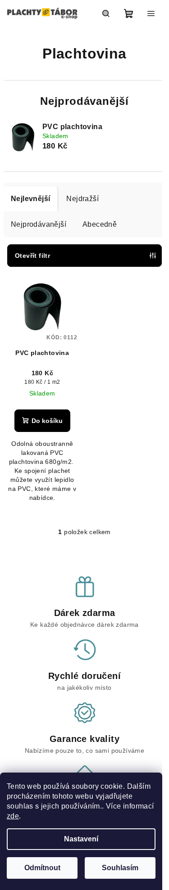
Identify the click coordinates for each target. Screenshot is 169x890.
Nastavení (81, 839)
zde (13, 816)
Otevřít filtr (32, 255)
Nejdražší (82, 198)
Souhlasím (120, 868)
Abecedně (99, 224)
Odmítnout (42, 868)
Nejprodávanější (38, 224)
